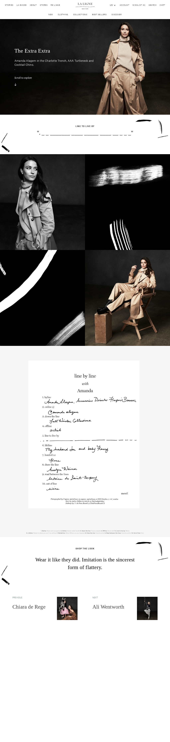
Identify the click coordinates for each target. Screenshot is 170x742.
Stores (43, 5)
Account (124, 5)
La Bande (22, 5)
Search (153, 5)
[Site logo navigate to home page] (85, 6)
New (50, 14)
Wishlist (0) (138, 5)
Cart (162, 5)
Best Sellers (99, 14)
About (33, 5)
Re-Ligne (55, 5)
